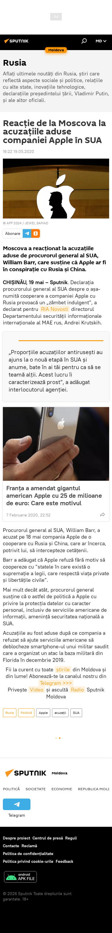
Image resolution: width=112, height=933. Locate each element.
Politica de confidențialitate (28, 853)
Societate (36, 788)
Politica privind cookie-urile (28, 861)
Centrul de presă (47, 838)
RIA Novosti (54, 309)
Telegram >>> (56, 683)
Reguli (71, 838)
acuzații (60, 712)
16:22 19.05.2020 (18, 151)
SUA (76, 712)
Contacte (11, 845)
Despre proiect (16, 838)
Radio (77, 689)
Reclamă (29, 845)
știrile (63, 669)
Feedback (64, 861)
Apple (43, 712)
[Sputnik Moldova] (17, 43)
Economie (61, 788)
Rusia (9, 712)
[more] (102, 514)
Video (36, 689)
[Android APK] (20, 877)
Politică (26, 712)
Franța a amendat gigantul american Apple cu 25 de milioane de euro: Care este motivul (54, 495)
